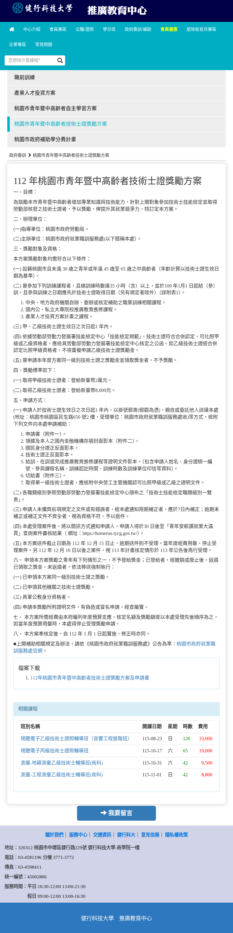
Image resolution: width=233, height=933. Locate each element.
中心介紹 (31, 29)
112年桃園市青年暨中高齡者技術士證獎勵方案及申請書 (89, 677)
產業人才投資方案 (35, 93)
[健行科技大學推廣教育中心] (116, 9)
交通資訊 (102, 834)
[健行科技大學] (42, 7)
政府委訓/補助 (138, 29)
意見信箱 (150, 834)
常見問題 (43, 44)
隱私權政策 (176, 834)
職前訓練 (24, 77)
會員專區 (57, 29)
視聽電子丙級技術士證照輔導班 (55, 750)
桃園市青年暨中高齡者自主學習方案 (55, 108)
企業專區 (17, 44)
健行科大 (126, 834)
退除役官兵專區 (201, 29)
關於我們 (54, 834)
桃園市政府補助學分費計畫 (45, 139)
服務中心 (78, 834)
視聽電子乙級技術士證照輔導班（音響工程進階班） (76, 738)
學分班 (109, 29)
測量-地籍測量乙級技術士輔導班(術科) (62, 762)
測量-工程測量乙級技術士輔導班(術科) (62, 774)
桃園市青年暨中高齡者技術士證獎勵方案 (60, 124)
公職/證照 (85, 29)
